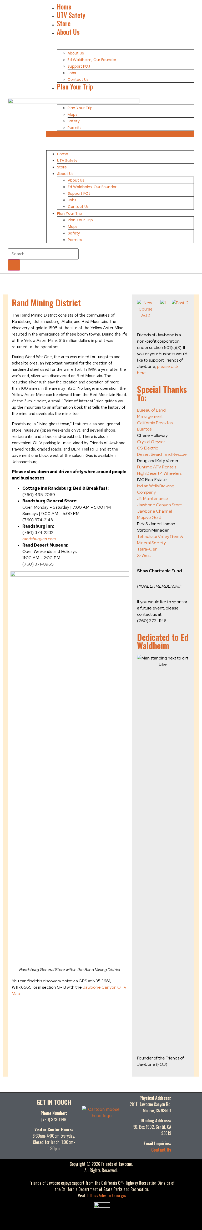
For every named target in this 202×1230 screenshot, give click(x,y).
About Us (68, 32)
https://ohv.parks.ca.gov (106, 1195)
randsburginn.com (39, 539)
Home (64, 6)
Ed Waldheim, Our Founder (92, 59)
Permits (75, 127)
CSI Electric (147, 448)
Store (63, 23)
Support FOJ (79, 66)
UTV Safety (71, 15)
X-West (144, 555)
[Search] (14, 265)
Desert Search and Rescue (162, 454)
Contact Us (78, 79)
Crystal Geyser (151, 441)
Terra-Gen (147, 549)
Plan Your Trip (75, 86)
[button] (120, 134)
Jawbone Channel (154, 511)
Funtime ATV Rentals (156, 467)
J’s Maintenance (152, 498)
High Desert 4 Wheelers (159, 473)
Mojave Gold (149, 517)
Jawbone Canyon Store (159, 505)
